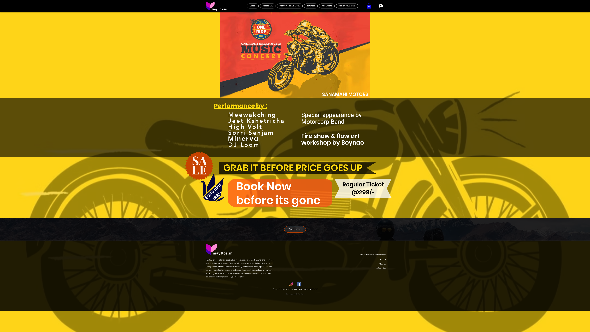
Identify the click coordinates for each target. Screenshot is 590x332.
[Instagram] (291, 284)
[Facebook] (299, 284)
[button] (369, 5)
